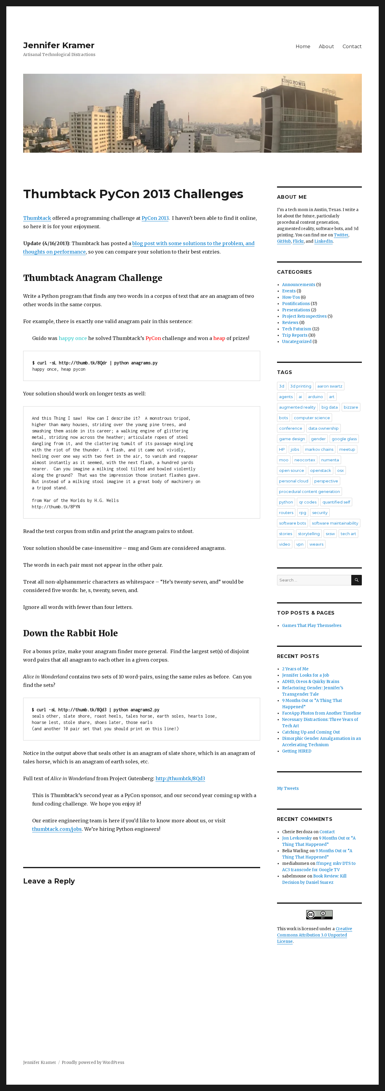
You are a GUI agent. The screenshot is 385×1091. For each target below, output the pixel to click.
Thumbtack (37, 218)
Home (303, 46)
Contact (352, 46)
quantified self (336, 502)
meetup (347, 449)
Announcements (298, 284)
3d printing (300, 386)
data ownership (323, 428)
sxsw (330, 533)
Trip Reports (294, 335)
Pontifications (296, 303)
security (320, 512)
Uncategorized (297, 341)
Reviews (290, 322)
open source (291, 470)
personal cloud (293, 480)
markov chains (319, 449)
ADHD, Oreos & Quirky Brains (310, 681)
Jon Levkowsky (297, 838)
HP (282, 449)
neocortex (304, 459)
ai (300, 396)
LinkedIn (323, 241)
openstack (320, 470)
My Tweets (288, 788)
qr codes (307, 502)
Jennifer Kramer (58, 45)
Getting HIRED (296, 751)
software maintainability (335, 523)
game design (292, 438)
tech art (348, 533)
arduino (315, 396)
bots (283, 417)
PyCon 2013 (155, 218)
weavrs (316, 544)
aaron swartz (329, 386)
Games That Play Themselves (311, 625)
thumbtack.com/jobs (57, 829)
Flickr (298, 241)
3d (281, 386)
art (331, 396)
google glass (344, 438)
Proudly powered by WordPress (93, 1062)
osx (340, 470)
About (326, 46)
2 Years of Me (295, 669)
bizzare (351, 407)
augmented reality (297, 407)
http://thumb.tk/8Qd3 (180, 778)
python (286, 502)
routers (286, 512)
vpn (299, 544)
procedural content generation (309, 491)
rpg (302, 512)
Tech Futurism (296, 329)
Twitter (341, 235)
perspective (326, 480)
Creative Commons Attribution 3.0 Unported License (314, 935)
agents (286, 396)
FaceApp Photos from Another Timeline (321, 713)
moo (283, 459)
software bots (292, 523)
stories (285, 533)
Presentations (296, 310)
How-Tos (291, 297)
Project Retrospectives (304, 316)
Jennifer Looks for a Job (305, 675)
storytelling (309, 533)
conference (290, 428)
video (284, 544)
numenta (330, 459)
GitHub (284, 241)
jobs (295, 449)
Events (289, 291)
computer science (312, 417)
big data (330, 407)
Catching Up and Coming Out (311, 732)
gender (318, 438)
